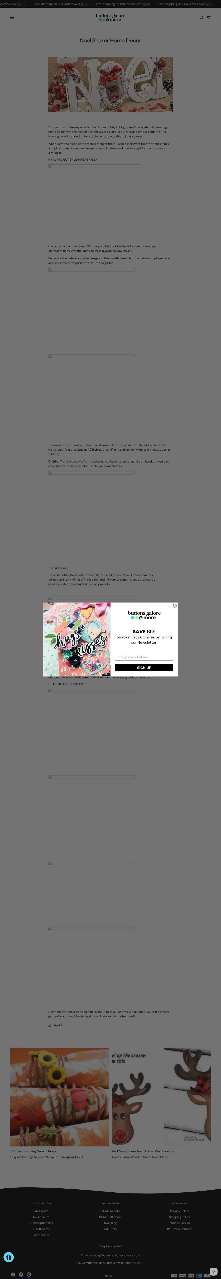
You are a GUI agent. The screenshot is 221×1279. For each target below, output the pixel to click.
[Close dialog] (174, 605)
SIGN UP (144, 668)
